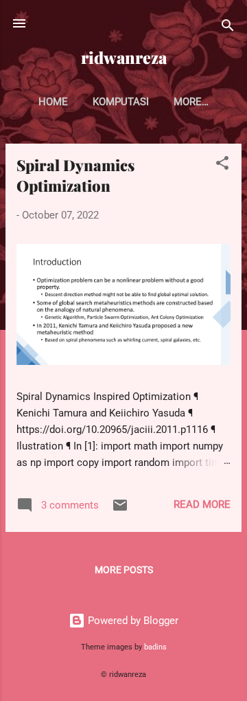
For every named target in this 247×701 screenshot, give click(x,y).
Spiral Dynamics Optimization (75, 175)
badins (155, 647)
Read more (202, 504)
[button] (222, 165)
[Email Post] (120, 510)
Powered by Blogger (131, 620)
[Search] (228, 28)
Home (53, 102)
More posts (124, 569)
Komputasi (121, 102)
